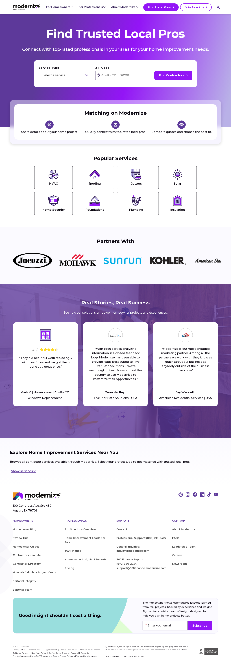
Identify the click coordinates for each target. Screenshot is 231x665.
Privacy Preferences (69, 650)
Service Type (49, 68)
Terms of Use (34, 650)
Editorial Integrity (24, 581)
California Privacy (21, 653)
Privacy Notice (19, 650)
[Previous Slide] (108, 416)
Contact (121, 529)
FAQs (175, 538)
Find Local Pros (159, 7)
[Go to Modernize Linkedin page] (202, 494)
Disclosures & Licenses (90, 650)
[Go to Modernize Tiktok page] (209, 494)
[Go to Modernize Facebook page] (195, 494)
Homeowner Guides (26, 546)
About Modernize (123, 7)
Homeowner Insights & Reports (86, 559)
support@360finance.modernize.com (141, 568)
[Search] (218, 7)
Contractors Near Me (27, 555)
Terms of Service (83, 656)
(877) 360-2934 (126, 563)
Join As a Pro (194, 7)
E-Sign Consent (50, 650)
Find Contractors (172, 75)
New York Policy (38, 653)
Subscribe (200, 625)
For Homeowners (58, 7)
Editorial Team (22, 589)
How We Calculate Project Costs (34, 572)
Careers (177, 555)
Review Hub (21, 538)
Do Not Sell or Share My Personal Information (69, 653)
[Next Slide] (122, 416)
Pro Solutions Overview (80, 529)
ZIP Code (102, 68)
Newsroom (179, 563)
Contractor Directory (27, 563)
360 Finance (73, 550)
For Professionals (91, 7)
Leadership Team (183, 546)
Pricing (69, 568)
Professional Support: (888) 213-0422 (141, 538)
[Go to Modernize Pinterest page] (180, 494)
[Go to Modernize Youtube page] (216, 494)
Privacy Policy (66, 656)
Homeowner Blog (24, 529)
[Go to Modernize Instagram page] (188, 494)
